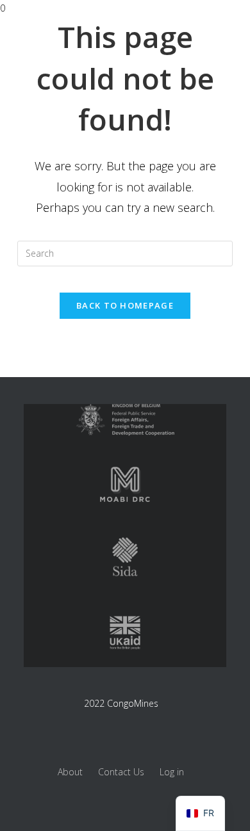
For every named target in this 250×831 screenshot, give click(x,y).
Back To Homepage (125, 305)
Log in (172, 772)
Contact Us (121, 772)
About (70, 772)
